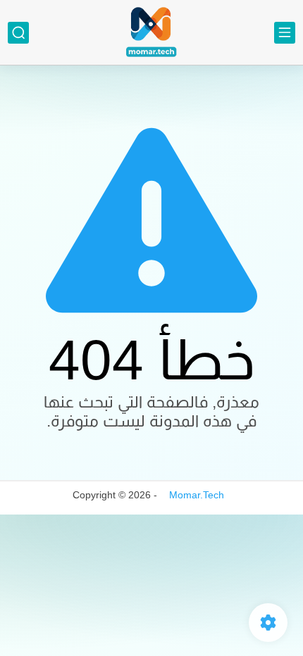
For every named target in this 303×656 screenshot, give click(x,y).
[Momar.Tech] (151, 32)
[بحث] (18, 33)
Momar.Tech (196, 494)
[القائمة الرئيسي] (284, 33)
